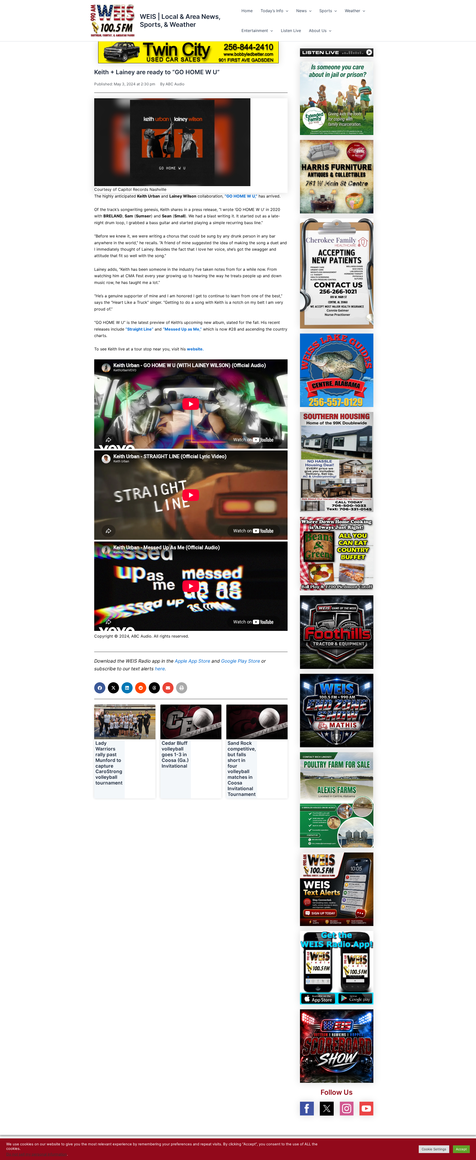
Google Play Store (240, 661)
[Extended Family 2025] (336, 97)
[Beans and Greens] (336, 553)
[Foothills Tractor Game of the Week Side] (336, 631)
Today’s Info (272, 10)
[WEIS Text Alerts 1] (336, 888)
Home (247, 10)
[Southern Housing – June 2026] (336, 461)
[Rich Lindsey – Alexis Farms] (336, 799)
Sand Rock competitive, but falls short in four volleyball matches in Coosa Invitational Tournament (242, 768)
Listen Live (291, 30)
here (160, 669)
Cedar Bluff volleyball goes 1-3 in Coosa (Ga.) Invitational (175, 754)
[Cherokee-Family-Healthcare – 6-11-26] (336, 273)
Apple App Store (192, 661)
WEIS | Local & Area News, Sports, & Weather (180, 20)
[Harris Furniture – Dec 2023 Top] (336, 176)
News (301, 10)
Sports (325, 10)
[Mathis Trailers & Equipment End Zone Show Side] (336, 710)
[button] (285, 11)
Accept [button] (461, 1149)
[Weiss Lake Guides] (336, 369)
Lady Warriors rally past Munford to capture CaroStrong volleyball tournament (108, 763)
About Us (318, 30)
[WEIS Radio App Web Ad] (336, 967)
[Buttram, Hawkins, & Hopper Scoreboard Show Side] (336, 1045)
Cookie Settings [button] (434, 1149)
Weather (352, 10)
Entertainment (254, 30)
